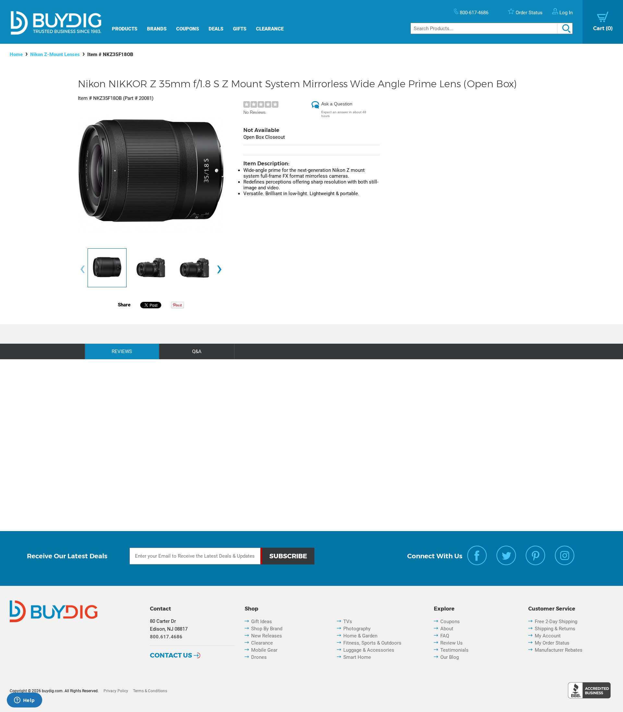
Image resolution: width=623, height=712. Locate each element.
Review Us (451, 643)
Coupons (187, 29)
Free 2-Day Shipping (556, 621)
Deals (216, 29)
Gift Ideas (261, 621)
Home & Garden (360, 636)
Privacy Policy (116, 691)
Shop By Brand (266, 629)
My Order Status (552, 643)
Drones (259, 657)
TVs (347, 621)
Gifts (239, 29)
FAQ (444, 636)
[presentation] (82, 269)
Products (124, 29)
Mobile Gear (264, 650)
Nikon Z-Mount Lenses (55, 54)
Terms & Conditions (150, 691)
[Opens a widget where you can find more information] (24, 701)
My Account (548, 636)
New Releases (266, 636)
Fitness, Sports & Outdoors (372, 643)
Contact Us (171, 655)
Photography (357, 629)
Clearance (270, 29)
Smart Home (357, 657)
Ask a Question (336, 103)
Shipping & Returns (555, 629)
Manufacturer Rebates (558, 650)
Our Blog (449, 657)
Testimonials (454, 650)
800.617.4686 (166, 637)
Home (16, 54)
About (446, 629)
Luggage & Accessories (368, 650)
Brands (156, 29)
